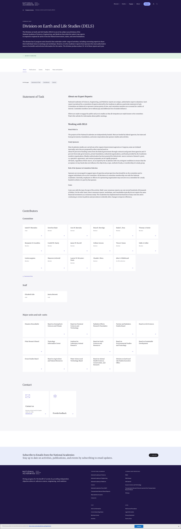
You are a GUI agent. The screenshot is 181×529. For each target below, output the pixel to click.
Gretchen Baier (53, 228)
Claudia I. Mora (98, 258)
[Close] (178, 526)
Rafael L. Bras (120, 228)
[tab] (25, 70)
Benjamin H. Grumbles (32, 243)
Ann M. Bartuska (76, 228)
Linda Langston (30, 258)
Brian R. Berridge (99, 228)
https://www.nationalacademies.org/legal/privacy (40, 526)
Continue (139, 526)
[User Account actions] (153, 4)
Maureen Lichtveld (54, 258)
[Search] (157, 4)
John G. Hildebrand (122, 258)
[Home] (23, 9)
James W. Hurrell (76, 243)
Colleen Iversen (98, 243)
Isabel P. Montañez (31, 228)
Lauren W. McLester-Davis (77, 259)
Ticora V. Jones (121, 243)
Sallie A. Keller (143, 243)
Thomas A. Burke (144, 228)
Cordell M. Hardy (53, 243)
